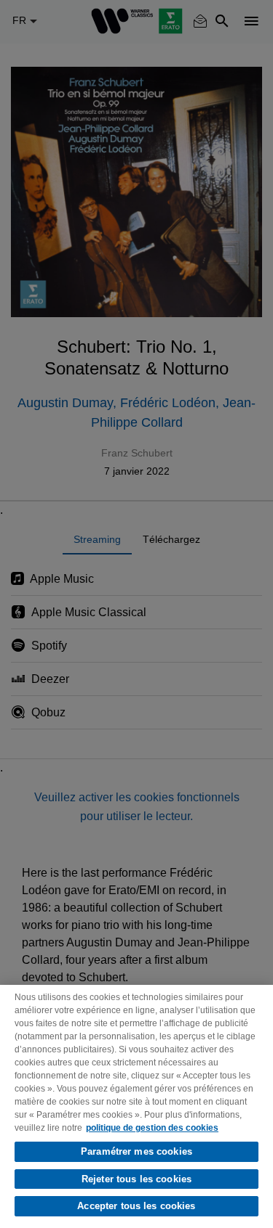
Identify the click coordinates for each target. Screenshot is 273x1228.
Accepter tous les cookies (136, 1205)
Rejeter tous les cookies (136, 1179)
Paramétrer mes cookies (136, 1151)
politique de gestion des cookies (152, 1128)
